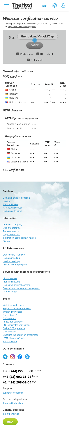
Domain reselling (11, 258)
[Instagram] (12, 356)
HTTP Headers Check (14, 338)
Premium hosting (11, 281)
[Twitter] (27, 356)
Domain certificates (12, 211)
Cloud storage (10, 291)
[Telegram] (5, 356)
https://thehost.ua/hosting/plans (22, 26)
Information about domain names (19, 238)
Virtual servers (10, 278)
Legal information (11, 234)
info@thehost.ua (11, 414)
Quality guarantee (12, 228)
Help (10, 421)
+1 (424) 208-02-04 (17, 382)
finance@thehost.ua (13, 403)
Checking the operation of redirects (20, 335)
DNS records (9, 318)
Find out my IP (10, 315)
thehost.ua (31, 24)
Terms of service (11, 231)
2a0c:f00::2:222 (58, 24)
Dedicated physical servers (16, 285)
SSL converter (10, 341)
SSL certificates (10, 204)
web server (23, 124)
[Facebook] (19, 356)
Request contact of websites (17, 308)
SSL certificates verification (16, 325)
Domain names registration (16, 198)
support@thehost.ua (13, 393)
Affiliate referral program (15, 264)
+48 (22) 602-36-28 (17, 377)
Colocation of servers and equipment (21, 288)
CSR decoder (9, 331)
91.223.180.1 (44, 24)
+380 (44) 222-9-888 (18, 371)
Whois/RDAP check (12, 312)
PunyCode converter (13, 321)
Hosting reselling (11, 261)
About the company (12, 224)
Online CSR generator (14, 328)
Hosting (6, 201)
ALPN (19, 128)
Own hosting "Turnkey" (14, 254)
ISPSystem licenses (12, 208)
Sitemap (7, 241)
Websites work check (13, 305)
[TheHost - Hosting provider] (22, 6)
